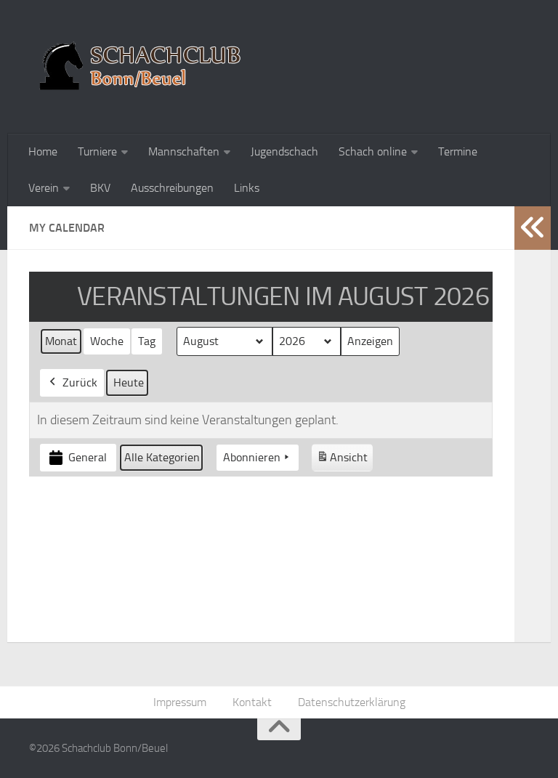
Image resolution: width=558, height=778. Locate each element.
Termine (457, 151)
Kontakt (252, 702)
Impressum (179, 702)
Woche (107, 341)
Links (246, 188)
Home (42, 151)
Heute (128, 382)
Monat (61, 341)
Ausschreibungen (172, 188)
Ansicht (344, 460)
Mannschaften (183, 151)
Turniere (97, 151)
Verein (43, 188)
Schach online (373, 151)
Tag (146, 341)
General (87, 457)
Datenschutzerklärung (351, 702)
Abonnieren (251, 457)
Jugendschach (284, 151)
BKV (100, 188)
